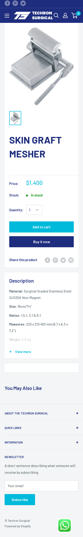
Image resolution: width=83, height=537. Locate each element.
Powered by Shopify (18, 526)
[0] (74, 15)
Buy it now (41, 241)
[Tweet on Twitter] (23, 3)
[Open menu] (7, 16)
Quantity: (16, 210)
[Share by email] (71, 259)
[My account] (65, 15)
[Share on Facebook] (7, 3)
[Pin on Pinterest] (15, 3)
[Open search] (56, 15)
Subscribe (20, 499)
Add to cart (41, 227)
